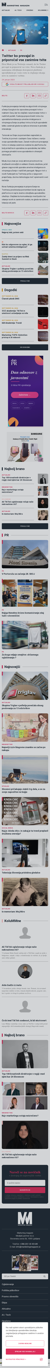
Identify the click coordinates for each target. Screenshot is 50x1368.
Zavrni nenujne (25, 1343)
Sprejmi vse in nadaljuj (25, 1351)
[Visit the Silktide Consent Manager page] (41, 1359)
